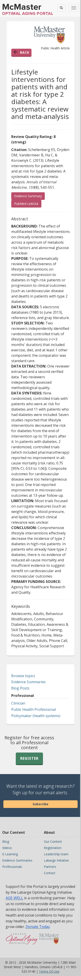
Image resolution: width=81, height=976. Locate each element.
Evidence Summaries (28, 681)
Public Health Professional (33, 709)
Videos (7, 848)
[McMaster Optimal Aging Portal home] (22, 941)
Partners (50, 866)
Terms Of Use (49, 971)
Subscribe (40, 804)
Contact (49, 873)
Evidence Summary (28, 196)
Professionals (12, 866)
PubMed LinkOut (27, 203)
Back (24, 52)
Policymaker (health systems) (35, 715)
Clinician (18, 703)
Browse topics (23, 675)
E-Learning (10, 854)
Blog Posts (20, 688)
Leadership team (56, 854)
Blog (5, 841)
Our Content (53, 841)
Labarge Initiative (56, 860)
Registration (52, 848)
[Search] (61, 8)
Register (29, 758)
